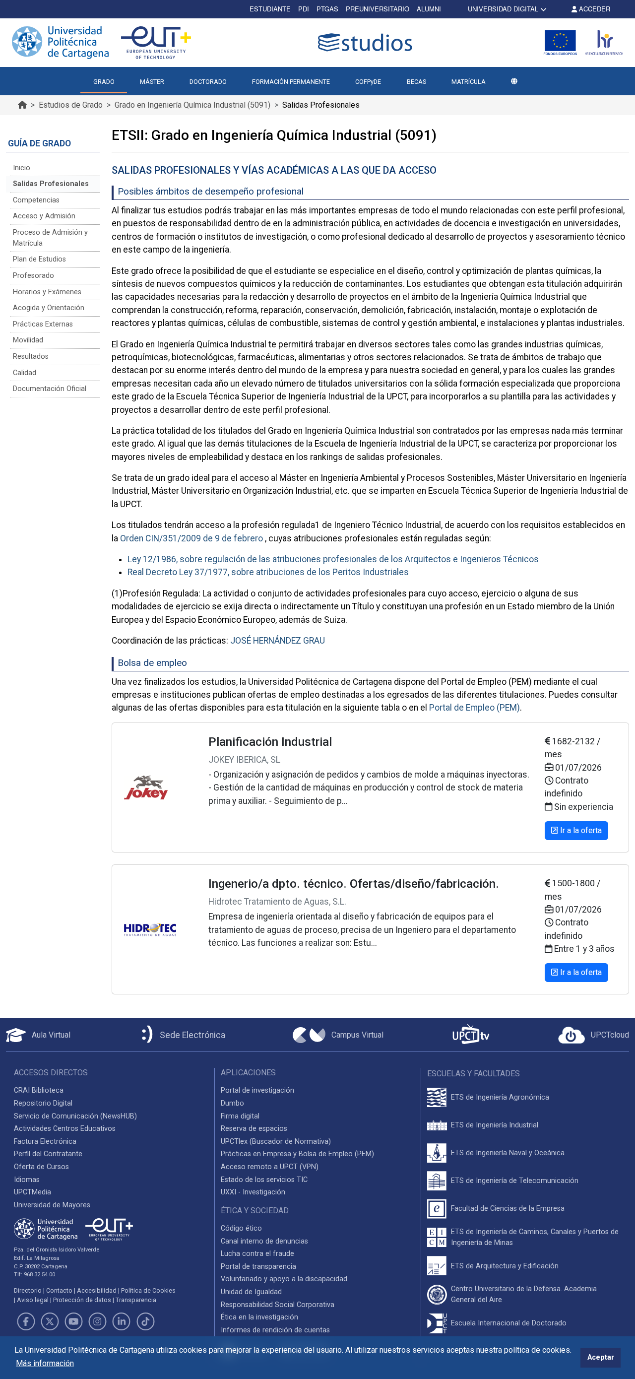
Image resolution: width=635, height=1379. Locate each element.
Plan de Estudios (39, 259)
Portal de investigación (257, 1090)
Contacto (59, 1290)
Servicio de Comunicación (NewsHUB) (75, 1116)
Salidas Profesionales (51, 184)
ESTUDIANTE (270, 8)
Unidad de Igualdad (251, 1292)
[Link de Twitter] (50, 1321)
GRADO (104, 81)
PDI (303, 8)
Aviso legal (33, 1300)
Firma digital (240, 1116)
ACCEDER (593, 8)
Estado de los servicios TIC (264, 1180)
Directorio (28, 1290)
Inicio (21, 168)
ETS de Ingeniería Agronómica (500, 1097)
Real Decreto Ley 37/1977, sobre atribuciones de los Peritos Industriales (268, 572)
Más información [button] (45, 1363)
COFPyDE (368, 81)
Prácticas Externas (43, 324)
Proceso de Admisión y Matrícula (50, 238)
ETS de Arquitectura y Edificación (505, 1266)
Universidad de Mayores (52, 1205)
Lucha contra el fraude (257, 1253)
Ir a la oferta (580, 830)
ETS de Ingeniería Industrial (494, 1125)
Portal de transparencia (258, 1266)
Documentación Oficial (49, 389)
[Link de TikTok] (145, 1321)
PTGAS (327, 8)
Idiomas (27, 1180)
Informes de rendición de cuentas (275, 1330)
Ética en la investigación (259, 1317)
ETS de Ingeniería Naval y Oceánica (508, 1153)
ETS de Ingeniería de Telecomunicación (514, 1181)
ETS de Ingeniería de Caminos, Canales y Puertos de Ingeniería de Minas (535, 1237)
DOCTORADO (208, 81)
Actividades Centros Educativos (65, 1128)
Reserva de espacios (254, 1128)
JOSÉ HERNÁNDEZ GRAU (277, 641)
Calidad (24, 373)
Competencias (36, 200)
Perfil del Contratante (48, 1154)
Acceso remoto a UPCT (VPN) (269, 1167)
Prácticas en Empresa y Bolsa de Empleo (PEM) (297, 1154)
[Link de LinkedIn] (121, 1321)
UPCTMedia (32, 1192)
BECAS (416, 81)
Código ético (241, 1228)
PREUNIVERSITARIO (377, 8)
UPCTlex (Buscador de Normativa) (276, 1141)
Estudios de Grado (71, 105)
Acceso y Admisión (44, 216)
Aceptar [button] (600, 1357)
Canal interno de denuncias (264, 1241)
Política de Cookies (148, 1290)
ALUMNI (429, 8)
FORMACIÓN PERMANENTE (291, 81)
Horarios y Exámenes (47, 292)
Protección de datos (82, 1300)
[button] (514, 81)
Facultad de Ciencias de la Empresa (508, 1208)
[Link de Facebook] (26, 1321)
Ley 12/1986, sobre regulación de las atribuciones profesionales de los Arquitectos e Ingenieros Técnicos (333, 559)
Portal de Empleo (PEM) (474, 708)
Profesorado (33, 275)
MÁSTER (152, 81)
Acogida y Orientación (48, 308)
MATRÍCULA (468, 81)
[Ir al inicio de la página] (22, 105)
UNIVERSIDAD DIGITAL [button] (503, 8)
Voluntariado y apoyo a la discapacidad (284, 1279)
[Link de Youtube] (73, 1321)
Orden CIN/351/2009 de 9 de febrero (191, 538)
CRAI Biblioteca (39, 1090)
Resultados (31, 356)
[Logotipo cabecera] (367, 42)
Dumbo (232, 1103)
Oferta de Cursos (41, 1167)
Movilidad (28, 340)
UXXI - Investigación (253, 1192)
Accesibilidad (97, 1290)
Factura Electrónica (45, 1141)
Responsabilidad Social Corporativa (277, 1305)
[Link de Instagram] (98, 1321)
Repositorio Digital (43, 1103)
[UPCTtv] (471, 1035)
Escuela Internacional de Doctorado (509, 1323)
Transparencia (136, 1300)
